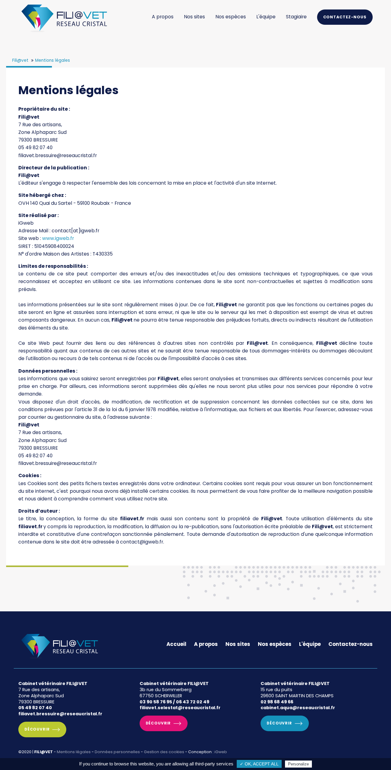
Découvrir (36, 729)
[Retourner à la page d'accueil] (64, 32)
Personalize (298, 764)
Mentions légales (74, 751)
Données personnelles (117, 751)
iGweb (220, 751)
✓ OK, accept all (259, 764)
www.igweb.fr (58, 238)
